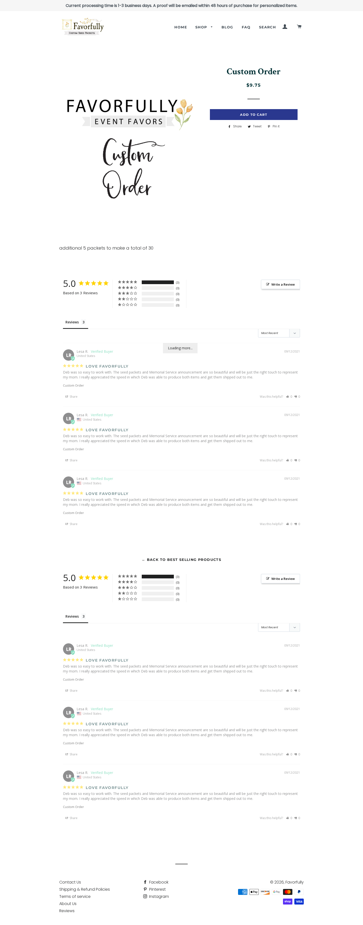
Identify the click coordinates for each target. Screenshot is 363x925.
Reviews (67, 911)
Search (267, 27)
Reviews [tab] (72, 322)
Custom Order (73, 385)
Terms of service (75, 896)
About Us (68, 903)
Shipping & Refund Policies (84, 889)
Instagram (158, 896)
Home (180, 27)
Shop (201, 27)
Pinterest (157, 889)
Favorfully (294, 882)
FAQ (246, 27)
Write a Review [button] (283, 284)
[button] (289, 396)
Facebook (158, 882)
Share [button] (73, 396)
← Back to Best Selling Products (181, 559)
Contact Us (70, 882)
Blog (227, 27)
